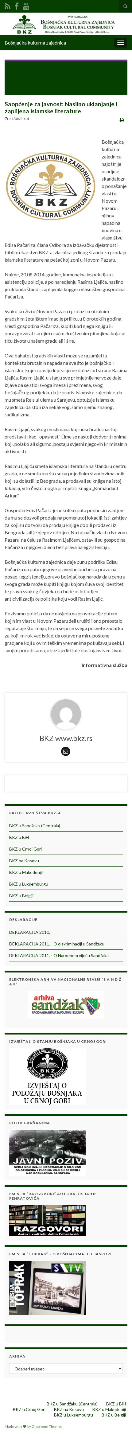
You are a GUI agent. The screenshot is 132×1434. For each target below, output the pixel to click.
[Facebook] (16, 5)
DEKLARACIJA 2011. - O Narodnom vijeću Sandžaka (59, 955)
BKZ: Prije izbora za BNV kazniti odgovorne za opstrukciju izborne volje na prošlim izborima (68, 69)
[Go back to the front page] (66, 24)
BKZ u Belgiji (21, 895)
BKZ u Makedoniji (26, 872)
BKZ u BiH (19, 837)
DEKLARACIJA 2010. (29, 932)
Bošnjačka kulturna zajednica (35, 42)
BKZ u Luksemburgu (28, 884)
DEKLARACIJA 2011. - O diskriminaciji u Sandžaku (56, 943)
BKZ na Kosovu (24, 860)
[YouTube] (26, 5)
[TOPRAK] (47, 1287)
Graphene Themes (47, 1426)
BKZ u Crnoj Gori (25, 848)
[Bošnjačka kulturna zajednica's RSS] (7, 5)
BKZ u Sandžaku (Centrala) (34, 825)
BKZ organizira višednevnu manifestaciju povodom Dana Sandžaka (66, 86)
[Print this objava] (122, 120)
